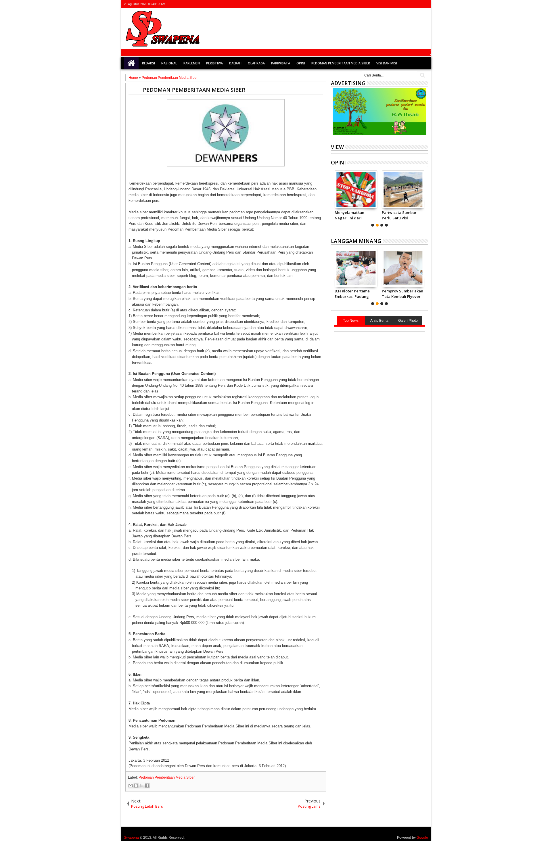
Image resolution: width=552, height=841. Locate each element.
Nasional (169, 63)
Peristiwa (214, 63)
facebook (402, 4)
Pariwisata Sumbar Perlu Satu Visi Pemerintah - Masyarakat (399, 215)
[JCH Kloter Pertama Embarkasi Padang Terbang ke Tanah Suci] (356, 268)
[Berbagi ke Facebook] (147, 785)
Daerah (235, 63)
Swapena (131, 838)
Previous (424, 198)
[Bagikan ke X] (141, 785)
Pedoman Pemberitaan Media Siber (340, 63)
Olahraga (256, 63)
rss (417, 4)
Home (131, 63)
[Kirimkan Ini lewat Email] (130, 785)
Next (334, 198)
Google (422, 838)
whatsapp (424, 4)
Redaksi (148, 63)
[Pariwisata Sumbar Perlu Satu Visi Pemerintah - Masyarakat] (403, 189)
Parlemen (191, 63)
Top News (351, 321)
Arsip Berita (379, 321)
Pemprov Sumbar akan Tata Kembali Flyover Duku (402, 293)
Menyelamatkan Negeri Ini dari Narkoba (349, 215)
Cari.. (422, 75)
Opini (300, 63)
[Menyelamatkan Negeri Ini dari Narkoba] (356, 189)
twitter (394, 4)
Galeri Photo (408, 321)
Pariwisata (280, 63)
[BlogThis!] (136, 785)
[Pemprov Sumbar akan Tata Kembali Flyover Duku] (403, 268)
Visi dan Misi (386, 63)
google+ (409, 4)
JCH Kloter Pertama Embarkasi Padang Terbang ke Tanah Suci (352, 293)
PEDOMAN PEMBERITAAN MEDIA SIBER (194, 89)
